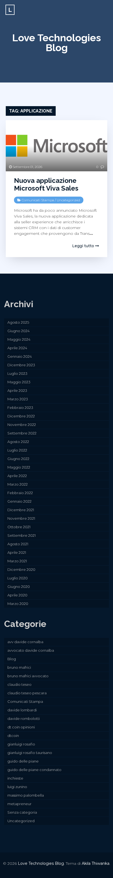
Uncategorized (68, 200)
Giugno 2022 (18, 458)
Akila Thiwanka (95, 863)
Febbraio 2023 (20, 407)
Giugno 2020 (18, 586)
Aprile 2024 (17, 348)
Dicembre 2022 (21, 416)
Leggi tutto (83, 245)
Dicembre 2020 (21, 569)
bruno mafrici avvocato (28, 676)
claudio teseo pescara (27, 693)
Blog (11, 659)
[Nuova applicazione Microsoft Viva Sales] (57, 145)
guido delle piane (23, 761)
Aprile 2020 (17, 595)
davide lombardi (22, 710)
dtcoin (13, 735)
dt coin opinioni (21, 727)
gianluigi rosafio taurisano (29, 752)
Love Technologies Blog (56, 42)
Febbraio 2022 (20, 493)
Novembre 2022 (21, 424)
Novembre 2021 (21, 518)
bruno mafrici (19, 667)
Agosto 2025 (18, 322)
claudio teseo (19, 684)
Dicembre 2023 (21, 365)
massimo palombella (25, 795)
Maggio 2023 (18, 382)
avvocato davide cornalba (30, 650)
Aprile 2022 (17, 476)
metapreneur (19, 804)
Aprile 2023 (17, 390)
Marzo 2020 (17, 603)
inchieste (15, 778)
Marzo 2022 (17, 484)
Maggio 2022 (18, 467)
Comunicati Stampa (38, 200)
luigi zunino (17, 787)
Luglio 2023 (17, 373)
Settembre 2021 (21, 535)
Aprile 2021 (16, 552)
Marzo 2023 (17, 399)
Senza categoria (22, 812)
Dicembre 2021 (20, 510)
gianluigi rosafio (21, 744)
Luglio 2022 (17, 450)
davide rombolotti (23, 718)
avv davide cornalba (25, 642)
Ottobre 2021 (18, 527)
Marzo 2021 (17, 561)
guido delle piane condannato (34, 769)
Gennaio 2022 (19, 501)
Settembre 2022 (21, 433)
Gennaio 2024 (19, 356)
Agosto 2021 (17, 544)
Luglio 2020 (17, 578)
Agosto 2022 (18, 441)
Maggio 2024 (18, 339)
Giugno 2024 (18, 331)
